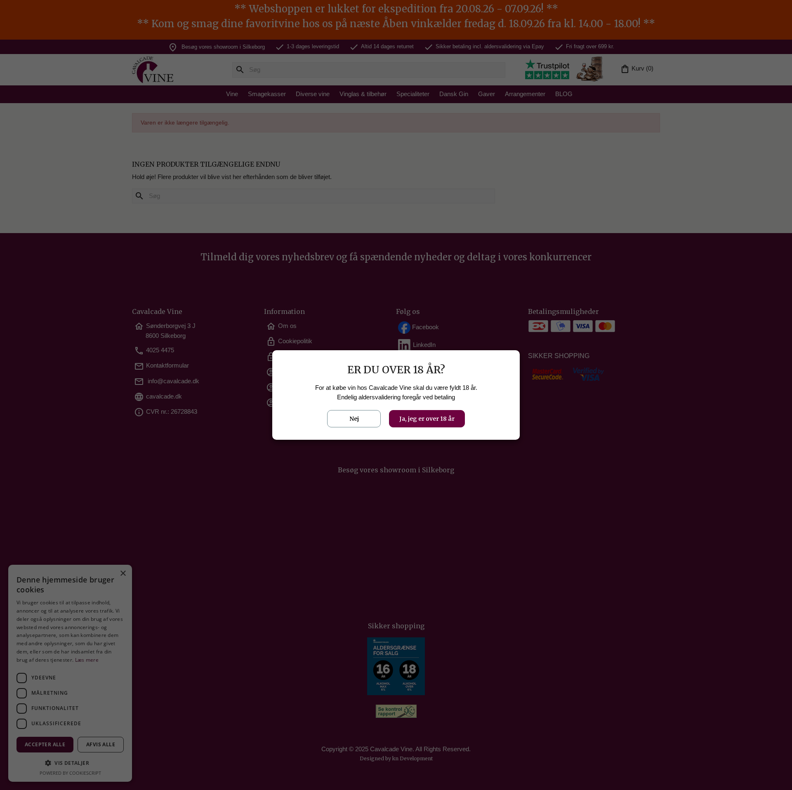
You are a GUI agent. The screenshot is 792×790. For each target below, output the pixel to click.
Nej (354, 418)
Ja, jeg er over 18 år (427, 418)
